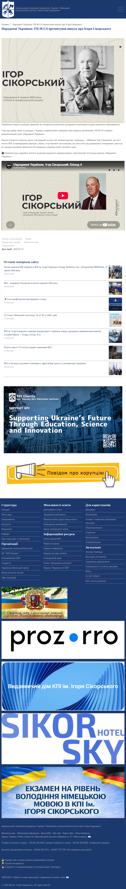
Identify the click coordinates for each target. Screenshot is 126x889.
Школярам (90, 510)
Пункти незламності (14, 863)
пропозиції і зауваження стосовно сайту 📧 (48, 877)
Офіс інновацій (9, 577)
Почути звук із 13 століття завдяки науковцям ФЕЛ (28, 347)
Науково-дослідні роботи (55, 553)
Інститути (6, 524)
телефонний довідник (99, 843)
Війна (28, 239)
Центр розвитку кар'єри (13, 573)
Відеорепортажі (31, 242)
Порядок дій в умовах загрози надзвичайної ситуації (29, 860)
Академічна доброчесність (98, 562)
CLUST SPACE (93, 576)
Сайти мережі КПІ (52, 539)
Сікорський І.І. (8, 246)
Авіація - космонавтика (12, 239)
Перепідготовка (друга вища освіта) (60, 519)
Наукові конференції (53, 548)
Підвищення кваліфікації (55, 524)
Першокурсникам (94, 528)
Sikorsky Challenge (94, 552)
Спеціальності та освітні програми (102, 566)
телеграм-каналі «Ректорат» (48, 867)
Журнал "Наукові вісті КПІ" (56, 568)
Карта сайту (68, 833)
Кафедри (6, 534)
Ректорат (6, 510)
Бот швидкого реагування (79, 850)
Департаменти (8, 519)
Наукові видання (51, 543)
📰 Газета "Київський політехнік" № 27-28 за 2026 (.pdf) (30, 315)
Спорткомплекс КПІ (11, 558)
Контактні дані (8, 833)
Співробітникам (93, 542)
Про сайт (57, 833)
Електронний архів (52, 558)
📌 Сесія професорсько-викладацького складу (25, 299)
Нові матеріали (83, 833)
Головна (5, 24)
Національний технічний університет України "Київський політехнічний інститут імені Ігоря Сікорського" (43, 9)
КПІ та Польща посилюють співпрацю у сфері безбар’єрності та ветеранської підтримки (45, 363)
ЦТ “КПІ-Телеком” (10, 553)
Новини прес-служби (11, 242)
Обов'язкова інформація (28, 833)
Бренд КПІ (46, 833)
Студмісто (6, 563)
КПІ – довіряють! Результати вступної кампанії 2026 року (31, 283)
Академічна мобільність (55, 514)
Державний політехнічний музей (17, 548)
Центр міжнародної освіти (56, 529)
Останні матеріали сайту (21, 262)
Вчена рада (7, 514)
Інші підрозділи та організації (16, 539)
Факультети (7, 529)
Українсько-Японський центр (15, 568)
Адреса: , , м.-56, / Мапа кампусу (44, 837)
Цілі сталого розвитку (96, 581)
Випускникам (92, 537)
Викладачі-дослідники (96, 557)
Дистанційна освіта (53, 510)
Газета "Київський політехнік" (58, 563)
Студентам (90, 532)
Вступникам (91, 514)
